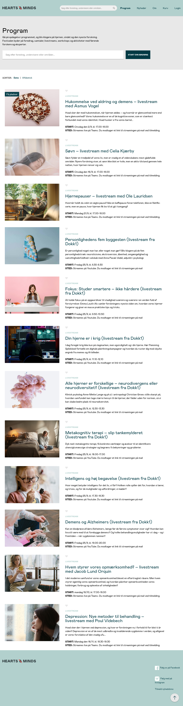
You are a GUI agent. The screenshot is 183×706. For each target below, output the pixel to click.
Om (154, 8)
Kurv (165, 8)
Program (125, 8)
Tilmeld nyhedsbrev (164, 689)
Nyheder (141, 8)
